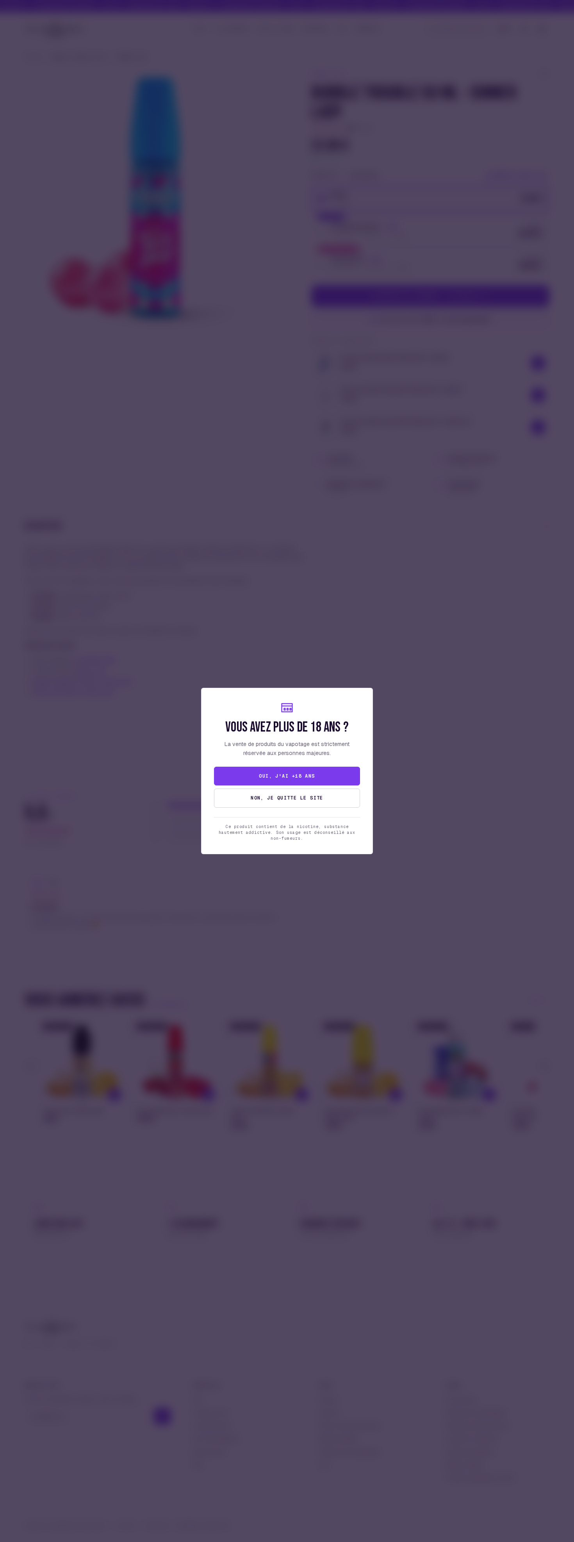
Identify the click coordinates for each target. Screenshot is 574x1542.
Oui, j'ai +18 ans (287, 776)
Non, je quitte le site (287, 798)
